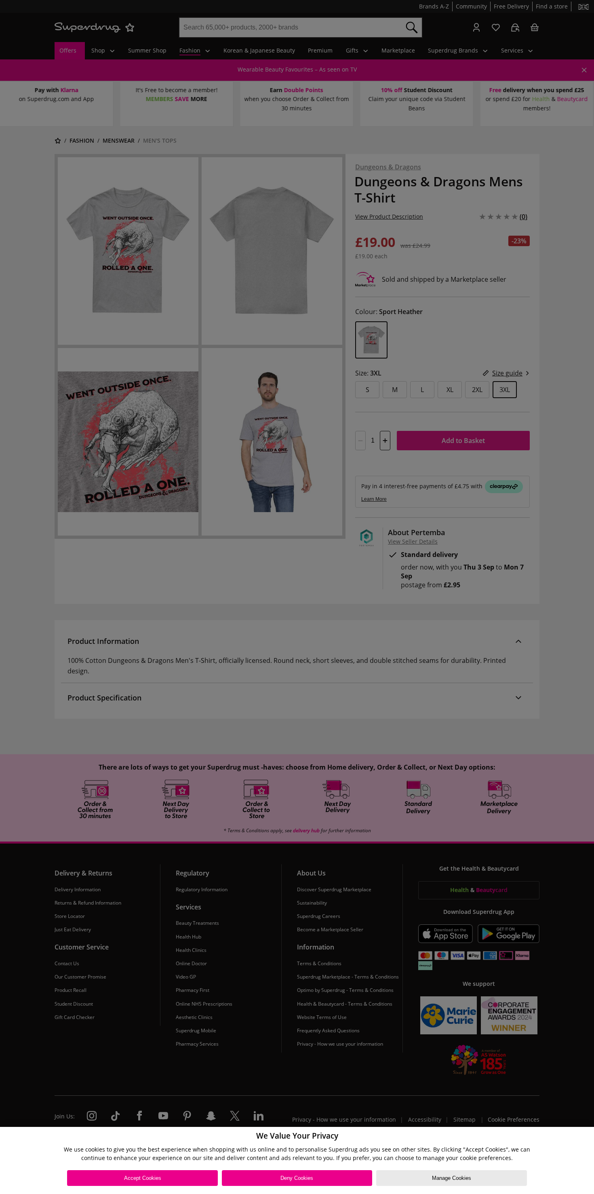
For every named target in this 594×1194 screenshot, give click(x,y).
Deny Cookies (296, 1178)
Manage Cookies (451, 1178)
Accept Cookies (142, 1178)
